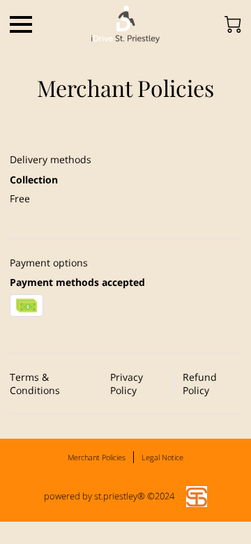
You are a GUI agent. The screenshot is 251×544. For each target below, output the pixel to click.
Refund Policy (200, 383)
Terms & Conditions (35, 383)
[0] (233, 24)
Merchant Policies (97, 457)
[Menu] (21, 24)
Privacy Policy (126, 383)
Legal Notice (162, 457)
